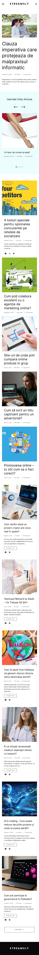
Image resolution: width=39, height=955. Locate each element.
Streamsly (19, 3)
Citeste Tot (10, 548)
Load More (18, 929)
